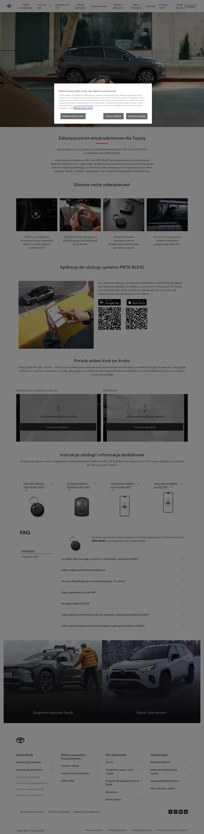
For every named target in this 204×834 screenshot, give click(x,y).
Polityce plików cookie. (83, 108)
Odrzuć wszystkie (113, 116)
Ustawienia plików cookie (73, 116)
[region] (103, 103)
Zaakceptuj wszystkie (137, 116)
